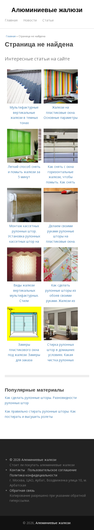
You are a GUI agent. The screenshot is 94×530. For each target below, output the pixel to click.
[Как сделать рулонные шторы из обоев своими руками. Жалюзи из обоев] (61, 280)
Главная (11, 20)
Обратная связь (22, 490)
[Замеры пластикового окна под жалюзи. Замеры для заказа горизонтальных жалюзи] (24, 339)
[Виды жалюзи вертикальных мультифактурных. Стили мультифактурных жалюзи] (24, 280)
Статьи (48, 20)
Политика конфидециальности (33, 475)
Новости (30, 20)
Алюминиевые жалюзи (47, 9)
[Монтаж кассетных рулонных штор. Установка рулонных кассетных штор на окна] (24, 221)
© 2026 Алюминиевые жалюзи (33, 459)
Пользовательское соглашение (52, 470)
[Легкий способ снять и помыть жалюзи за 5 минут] (24, 161)
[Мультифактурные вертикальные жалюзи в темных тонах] (24, 102)
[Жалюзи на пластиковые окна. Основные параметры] (61, 102)
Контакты (17, 470)
